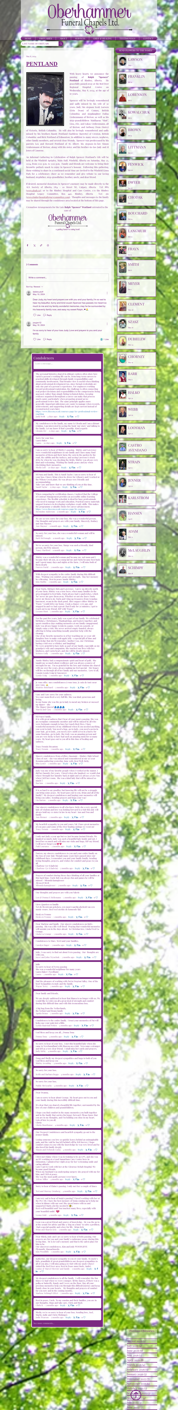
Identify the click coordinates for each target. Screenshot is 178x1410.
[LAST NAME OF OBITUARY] (61, 43)
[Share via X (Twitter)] (34, 245)
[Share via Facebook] (27, 245)
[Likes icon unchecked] (34, 315)
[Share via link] (41, 245)
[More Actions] (107, 293)
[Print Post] (48, 245)
